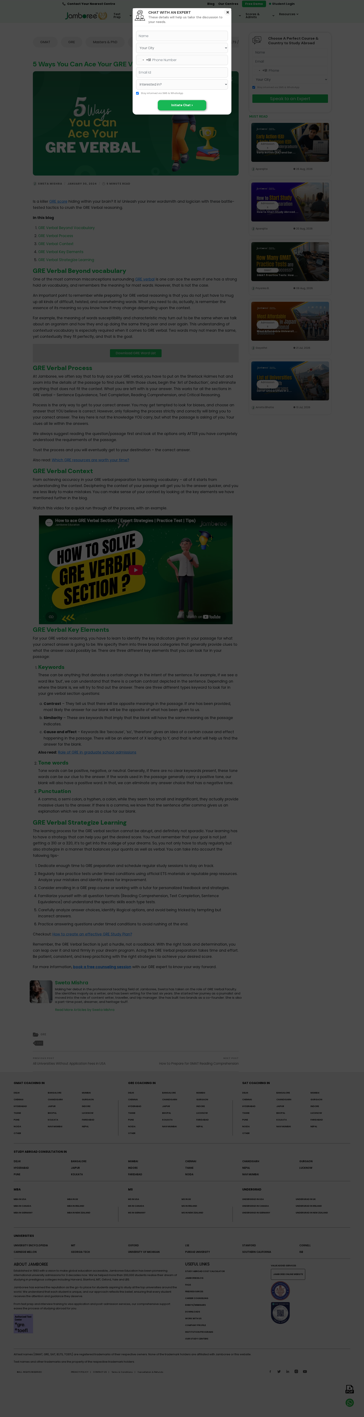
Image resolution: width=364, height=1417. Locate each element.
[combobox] (143, 60)
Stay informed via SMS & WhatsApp (162, 93)
